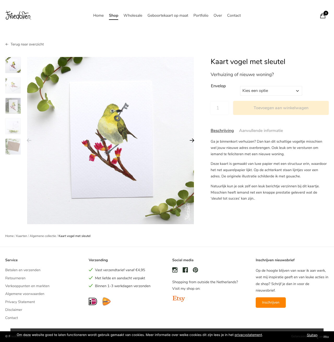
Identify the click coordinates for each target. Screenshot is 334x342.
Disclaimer (13, 309)
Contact (234, 15)
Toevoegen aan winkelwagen (281, 108)
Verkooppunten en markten (27, 285)
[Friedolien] (18, 15)
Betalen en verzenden (22, 270)
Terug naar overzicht (27, 44)
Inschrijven (270, 302)
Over (217, 15)
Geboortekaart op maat (167, 15)
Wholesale (132, 15)
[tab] (222, 130)
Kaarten (21, 236)
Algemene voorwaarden (24, 293)
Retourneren (15, 278)
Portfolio (200, 15)
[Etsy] (178, 299)
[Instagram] (174, 270)
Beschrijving (222, 131)
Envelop (218, 86)
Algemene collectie (43, 236)
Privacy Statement (20, 301)
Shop (113, 15)
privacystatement (248, 335)
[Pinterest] (195, 270)
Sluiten (312, 335)
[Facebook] (185, 270)
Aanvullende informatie (261, 131)
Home (98, 15)
